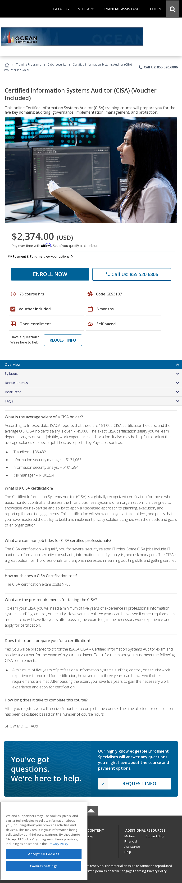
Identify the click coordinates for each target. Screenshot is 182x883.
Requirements (16, 382)
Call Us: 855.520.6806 (158, 67)
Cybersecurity (57, 64)
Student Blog (155, 836)
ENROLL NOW (50, 273)
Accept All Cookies (43, 854)
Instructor (13, 391)
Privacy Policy (157, 871)
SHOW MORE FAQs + (23, 726)
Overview (13, 364)
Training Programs (28, 64)
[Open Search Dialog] (172, 8)
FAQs (9, 401)
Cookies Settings (44, 866)
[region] (43, 841)
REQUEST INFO (63, 340)
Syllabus (11, 373)
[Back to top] (91, 829)
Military (129, 836)
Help (127, 852)
